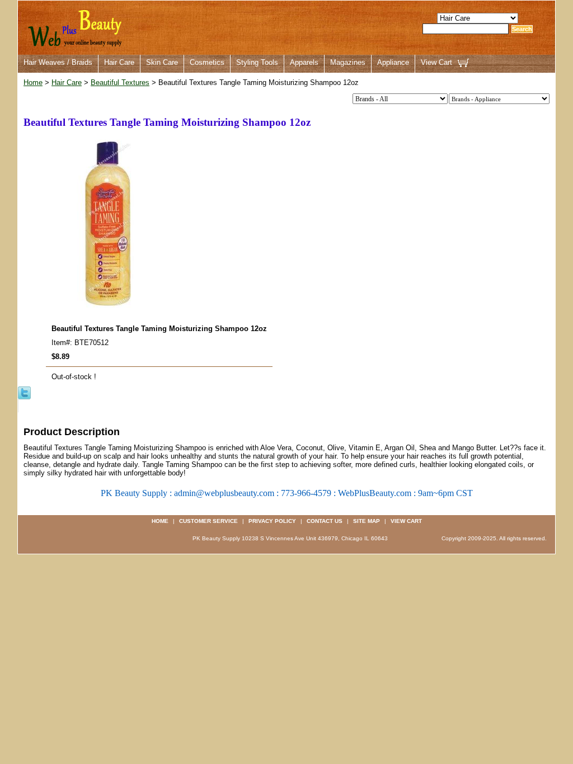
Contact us (324, 521)
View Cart (436, 62)
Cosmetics (207, 62)
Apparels (304, 62)
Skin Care (162, 62)
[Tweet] (24, 392)
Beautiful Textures (120, 82)
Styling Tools (257, 62)
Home (33, 82)
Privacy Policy (272, 521)
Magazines (347, 62)
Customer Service (208, 521)
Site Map (366, 521)
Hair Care (119, 62)
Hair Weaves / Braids (58, 62)
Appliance (393, 62)
